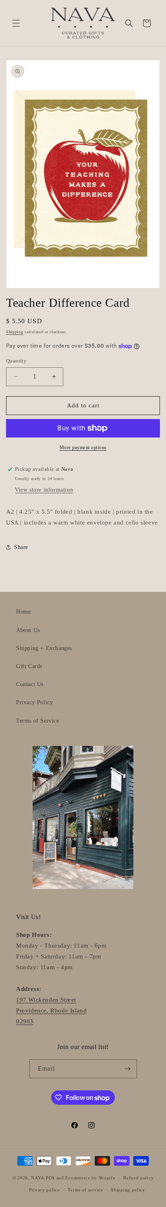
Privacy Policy (34, 702)
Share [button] (21, 547)
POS (50, 1177)
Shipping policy (128, 1189)
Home (23, 612)
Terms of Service (37, 721)
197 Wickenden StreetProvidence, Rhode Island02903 (51, 1010)
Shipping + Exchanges (44, 648)
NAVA (37, 1177)
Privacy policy (44, 1189)
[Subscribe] (128, 1068)
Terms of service (85, 1189)
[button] (16, 23)
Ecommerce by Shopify (90, 1177)
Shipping (14, 332)
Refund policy (138, 1177)
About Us (28, 630)
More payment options (83, 447)
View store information (44, 490)
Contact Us (30, 684)
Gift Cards (29, 666)
